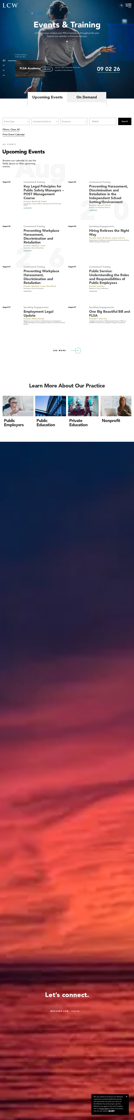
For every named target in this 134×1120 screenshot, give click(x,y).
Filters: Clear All (11, 129)
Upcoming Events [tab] (47, 97)
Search (125, 121)
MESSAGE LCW (60, 1011)
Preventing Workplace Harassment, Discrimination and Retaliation (41, 236)
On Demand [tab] (86, 97)
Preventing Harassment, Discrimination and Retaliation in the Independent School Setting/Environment (108, 194)
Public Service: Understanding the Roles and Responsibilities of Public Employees (109, 277)
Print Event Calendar (14, 134)
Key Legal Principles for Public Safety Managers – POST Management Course (44, 192)
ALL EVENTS (9, 144)
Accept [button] (111, 1111)
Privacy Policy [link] (104, 1108)
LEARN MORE (46, 69)
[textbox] (10, 121)
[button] (126, 1096)
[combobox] (16, 121)
